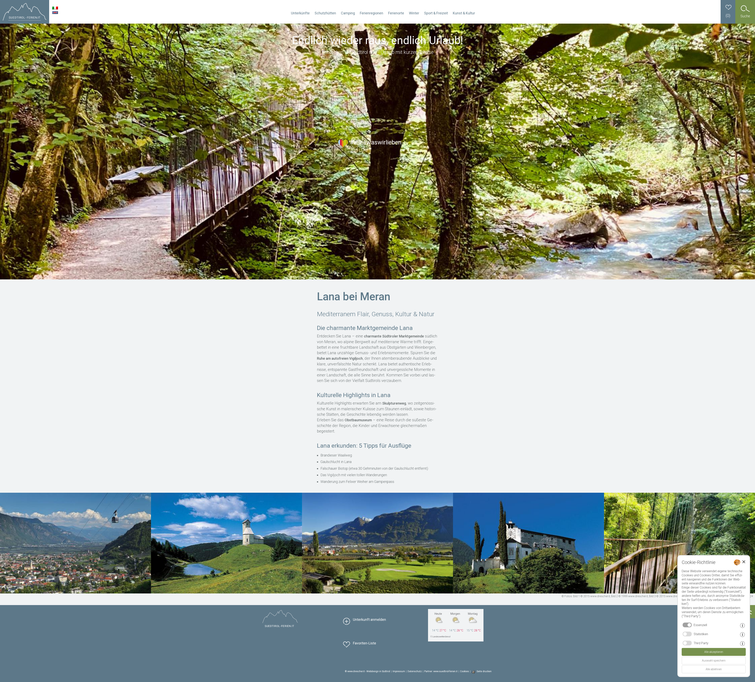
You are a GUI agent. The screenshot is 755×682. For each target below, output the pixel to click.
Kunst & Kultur (464, 13)
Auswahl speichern (714, 660)
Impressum (399, 671)
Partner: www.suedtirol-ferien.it (441, 671)
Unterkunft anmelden (369, 619)
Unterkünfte (300, 13)
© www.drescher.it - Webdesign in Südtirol (367, 671)
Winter (414, 13)
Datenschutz (415, 671)
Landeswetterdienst (441, 637)
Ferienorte (396, 13)
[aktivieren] (687, 634)
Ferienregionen (371, 13)
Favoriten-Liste (364, 643)
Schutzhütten (325, 13)
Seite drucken (484, 671)
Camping (348, 13)
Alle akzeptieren (713, 651)
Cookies (464, 671)
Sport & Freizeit (436, 13)
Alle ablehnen (714, 669)
